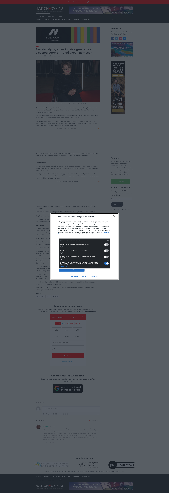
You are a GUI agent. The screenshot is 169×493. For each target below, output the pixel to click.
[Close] (115, 217)
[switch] (106, 244)
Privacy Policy (94, 276)
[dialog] (84, 246)
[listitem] (84, 241)
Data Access (84, 276)
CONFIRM (72, 270)
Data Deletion (74, 276)
